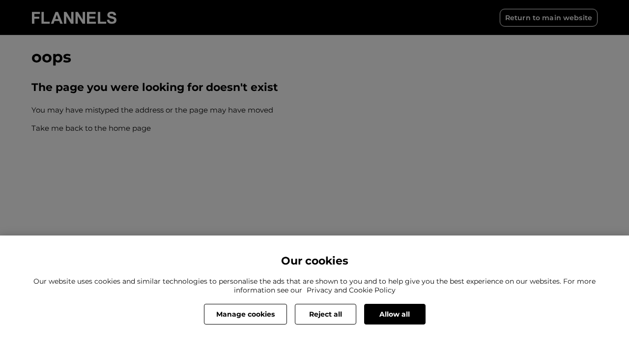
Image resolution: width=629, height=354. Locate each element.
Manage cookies (245, 314)
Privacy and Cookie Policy (351, 290)
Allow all (394, 314)
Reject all (325, 314)
